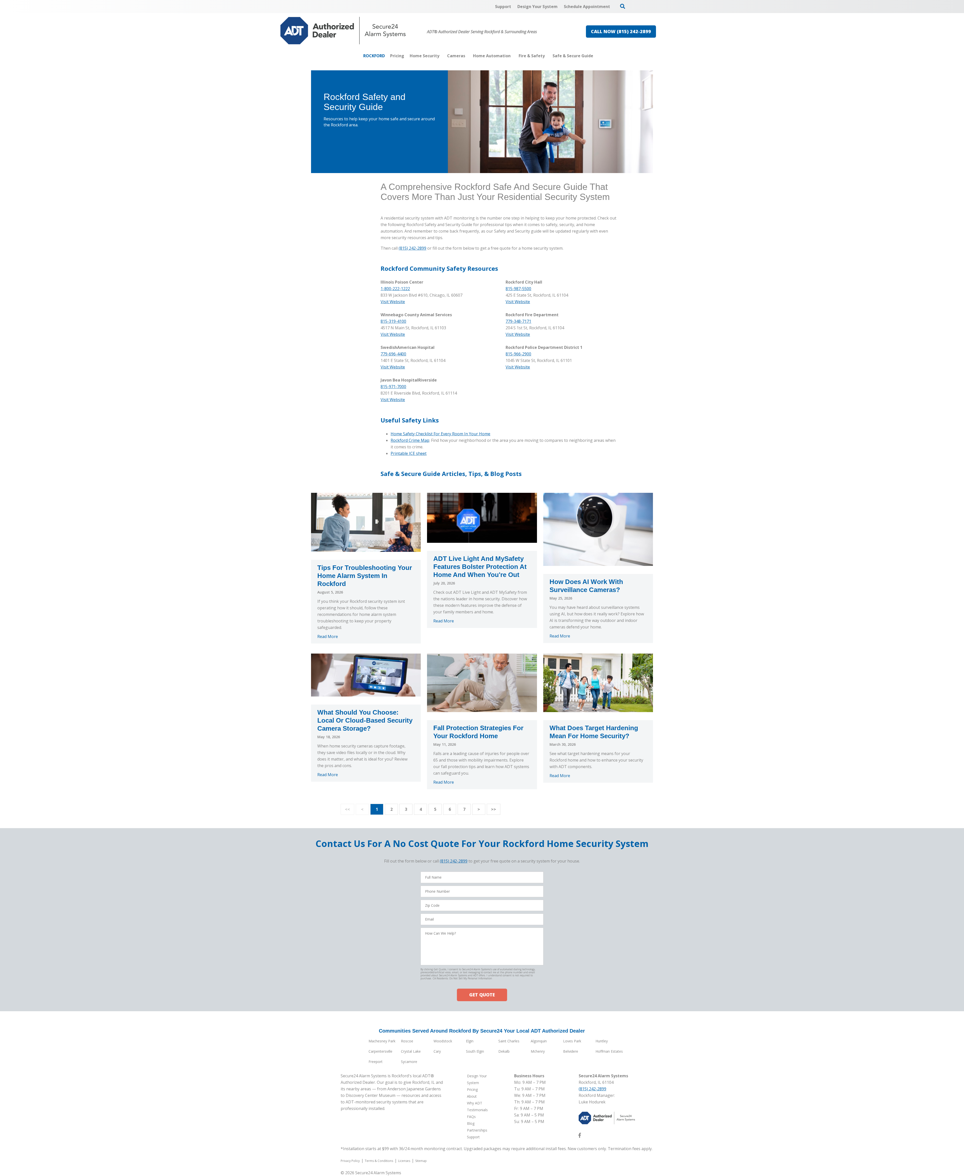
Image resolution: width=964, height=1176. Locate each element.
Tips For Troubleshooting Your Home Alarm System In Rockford (364, 575)
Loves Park (572, 1041)
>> (493, 809)
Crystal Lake (411, 1051)
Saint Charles (508, 1041)
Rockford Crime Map (410, 440)
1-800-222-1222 (395, 288)
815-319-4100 (393, 321)
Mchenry (538, 1051)
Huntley (601, 1041)
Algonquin (539, 1041)
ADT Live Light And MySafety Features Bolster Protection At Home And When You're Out (480, 566)
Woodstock (443, 1041)
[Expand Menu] (442, 56)
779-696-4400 (393, 354)
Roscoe (407, 1041)
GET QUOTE (482, 995)
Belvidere (570, 1051)
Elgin (469, 1041)
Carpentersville (380, 1051)
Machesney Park (382, 1041)
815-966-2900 (518, 354)
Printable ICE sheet (409, 453)
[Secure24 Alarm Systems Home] (343, 30)
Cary (437, 1051)
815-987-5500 (518, 288)
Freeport (376, 1061)
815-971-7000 (393, 386)
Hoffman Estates (609, 1051)
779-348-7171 (518, 321)
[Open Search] (622, 6)
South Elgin (475, 1051)
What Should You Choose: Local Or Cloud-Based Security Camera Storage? (364, 720)
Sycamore (409, 1061)
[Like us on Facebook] (579, 1136)
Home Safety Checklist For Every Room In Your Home (440, 434)
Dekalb (504, 1051)
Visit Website (518, 301)
